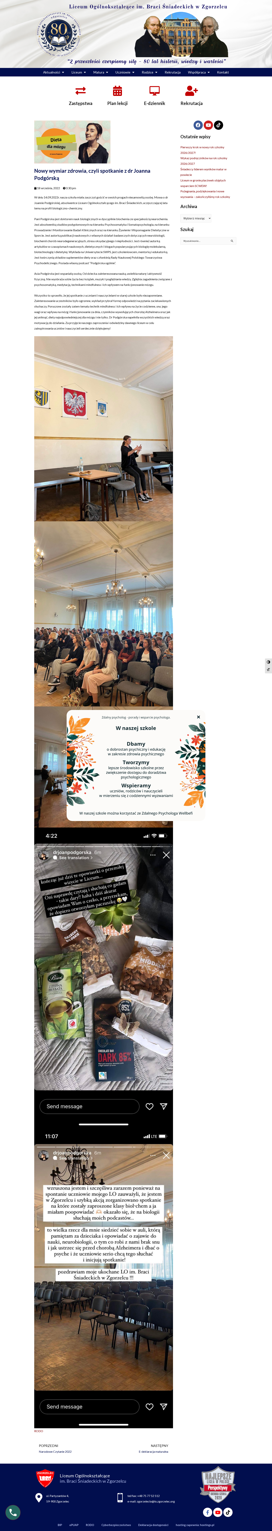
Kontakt (223, 72)
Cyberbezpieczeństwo (116, 1525)
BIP (60, 1525)
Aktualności (51, 72)
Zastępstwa (80, 103)
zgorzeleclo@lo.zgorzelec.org (156, 1501)
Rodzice (147, 72)
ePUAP (73, 1525)
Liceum (76, 72)
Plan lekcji (117, 103)
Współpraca (197, 72)
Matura (98, 72)
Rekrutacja (173, 72)
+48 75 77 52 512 (148, 1495)
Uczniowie (122, 72)
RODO (38, 1431)
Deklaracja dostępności (153, 1525)
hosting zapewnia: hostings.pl (195, 1525)
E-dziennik (154, 103)
